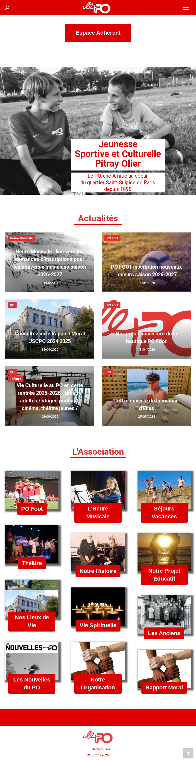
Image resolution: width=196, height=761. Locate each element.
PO (12, 305)
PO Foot (112, 238)
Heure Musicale (21, 238)
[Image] (31, 490)
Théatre (15, 379)
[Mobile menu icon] (186, 8)
